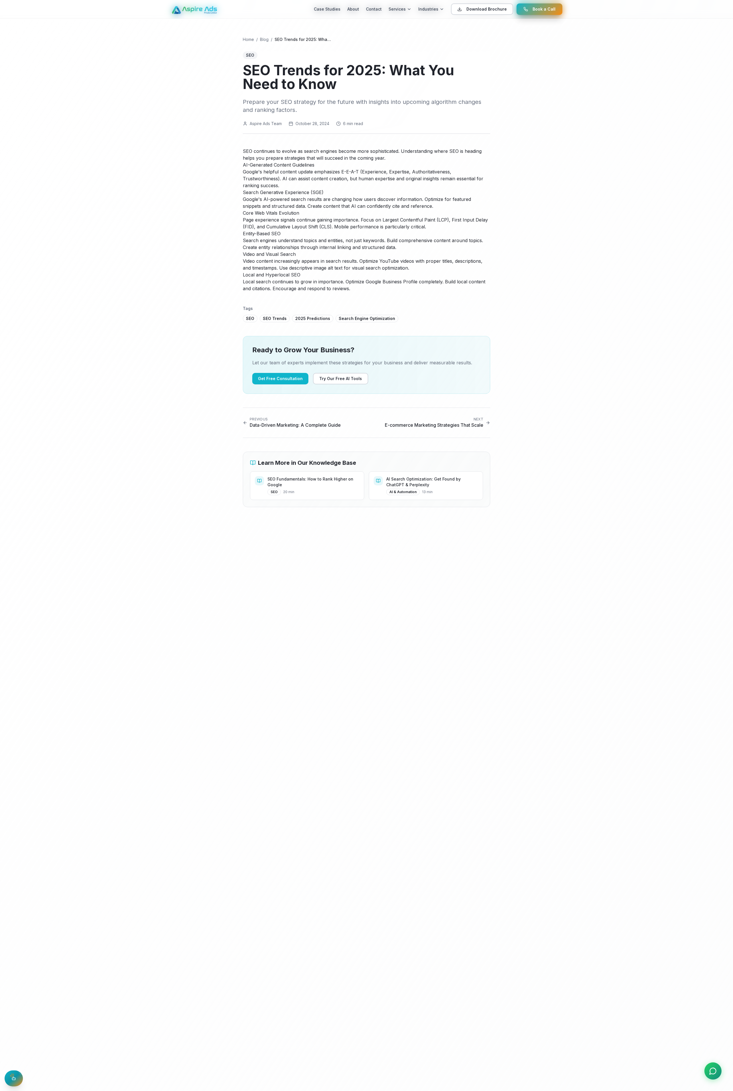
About (353, 9)
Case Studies (327, 9)
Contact (374, 9)
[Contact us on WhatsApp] (713, 1071)
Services (397, 9)
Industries (428, 9)
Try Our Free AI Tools (340, 378)
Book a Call (544, 9)
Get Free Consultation (280, 378)
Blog (264, 39)
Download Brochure (486, 9)
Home (248, 39)
